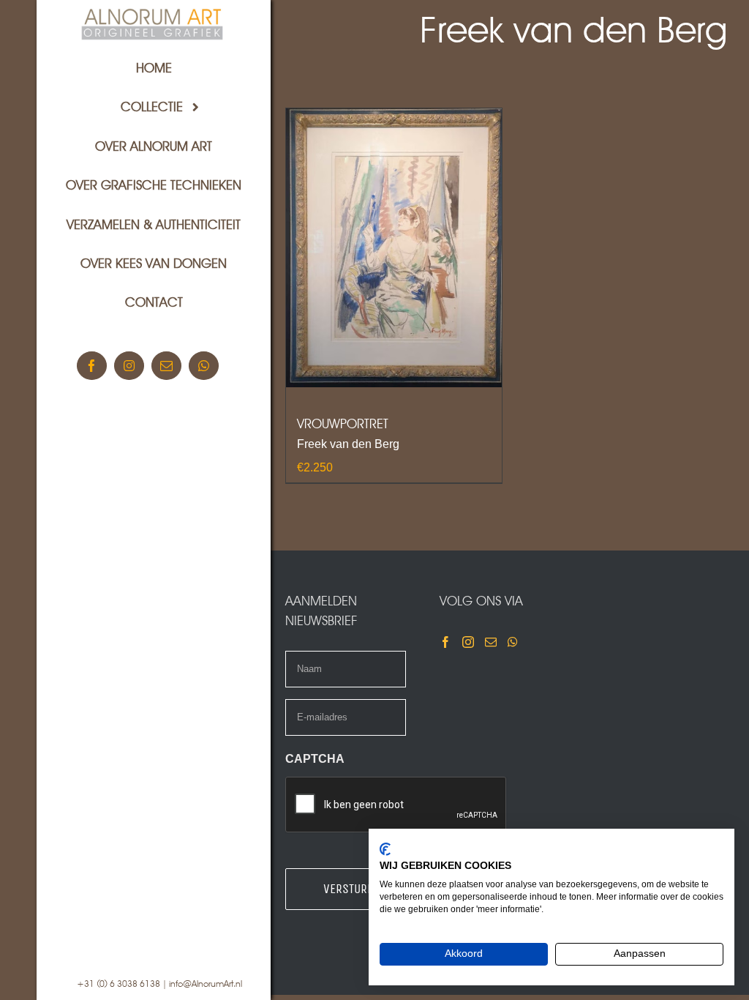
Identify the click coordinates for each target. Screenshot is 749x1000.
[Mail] (491, 642)
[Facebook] (445, 642)
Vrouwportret (342, 423)
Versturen (351, 889)
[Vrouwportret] (394, 247)
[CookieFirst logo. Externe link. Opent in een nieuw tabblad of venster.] (385, 849)
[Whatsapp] (513, 642)
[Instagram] (468, 642)
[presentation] (396, 805)
